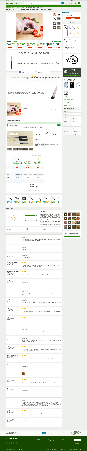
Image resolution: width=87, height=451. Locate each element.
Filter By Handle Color (28, 228)
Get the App (14, 0)
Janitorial (65, 5)
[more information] (75, 40)
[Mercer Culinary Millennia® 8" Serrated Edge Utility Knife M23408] (38, 201)
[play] (20, 138)
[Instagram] (7, 443)
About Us (63, 439)
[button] (54, 14)
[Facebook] (11, 443)
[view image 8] (78, 218)
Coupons (49, 442)
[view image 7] (74, 218)
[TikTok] (14, 443)
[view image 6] (70, 218)
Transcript (37, 139)
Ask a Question (58, 41)
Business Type (77, 5)
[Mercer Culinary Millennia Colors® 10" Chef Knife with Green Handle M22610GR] (53, 201)
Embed (40, 139)
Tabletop (39, 5)
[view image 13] (65, 227)
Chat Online (77, 443)
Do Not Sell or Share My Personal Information (74, 449)
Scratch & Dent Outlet (51, 440)
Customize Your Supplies (38, 442)
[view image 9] (65, 223)
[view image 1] (23, 373)
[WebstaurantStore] (17, 438)
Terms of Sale (49, 449)
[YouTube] (9, 443)
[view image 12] (78, 223)
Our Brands (63, 440)
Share (52, 41)
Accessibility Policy (64, 449)
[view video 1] (65, 214)
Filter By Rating (46, 228)
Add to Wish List (72, 22)
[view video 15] (74, 227)
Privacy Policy (42, 127)
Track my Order (77, 441)
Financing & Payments (65, 442)
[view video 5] (65, 218)
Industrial (70, 5)
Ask (58, 125)
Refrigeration (19, 5)
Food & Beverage (32, 5)
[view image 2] (70, 214)
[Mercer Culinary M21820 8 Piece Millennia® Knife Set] (17, 201)
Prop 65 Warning (38, 190)
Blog (48, 439)
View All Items (15, 41)
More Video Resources (38, 137)
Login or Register (71, 236)
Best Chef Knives (71, 105)
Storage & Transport (58, 5)
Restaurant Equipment (11, 5)
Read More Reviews (34, 80)
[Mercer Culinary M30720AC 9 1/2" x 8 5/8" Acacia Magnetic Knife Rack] (31, 46)
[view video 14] (70, 227)
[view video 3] (74, 214)
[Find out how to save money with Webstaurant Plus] (7, 43)
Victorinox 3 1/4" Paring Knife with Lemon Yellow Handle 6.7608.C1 (38, 163)
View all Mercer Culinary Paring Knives (71, 65)
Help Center (8, 0)
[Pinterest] (16, 443)
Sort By (8, 228)
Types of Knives (70, 102)
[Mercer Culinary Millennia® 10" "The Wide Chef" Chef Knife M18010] (9, 201)
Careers (63, 441)
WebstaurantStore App (38, 441)
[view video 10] (70, 223)
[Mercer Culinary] (72, 60)
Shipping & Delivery (78, 444)
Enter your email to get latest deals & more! (11, 433)
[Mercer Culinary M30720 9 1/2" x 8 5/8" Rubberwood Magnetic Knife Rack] (21, 46)
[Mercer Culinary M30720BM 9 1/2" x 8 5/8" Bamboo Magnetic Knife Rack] (41, 46)
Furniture (50, 5)
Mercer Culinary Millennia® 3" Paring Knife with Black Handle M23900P (17, 163)
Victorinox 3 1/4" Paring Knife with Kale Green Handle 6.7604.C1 (28, 163)
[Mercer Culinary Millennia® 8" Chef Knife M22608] (31, 201)
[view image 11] (74, 223)
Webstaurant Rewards (38, 440)
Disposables (45, 5)
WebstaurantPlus (37, 439)
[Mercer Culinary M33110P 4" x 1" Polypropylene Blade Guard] (11, 46)
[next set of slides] (61, 46)
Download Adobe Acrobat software (68, 99)
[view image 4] (78, 214)
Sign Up (43, 433)
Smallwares (25, 5)
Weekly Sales (50, 441)
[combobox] (42, 3)
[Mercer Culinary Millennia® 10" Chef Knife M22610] (46, 201)
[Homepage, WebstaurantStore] (13, 3)
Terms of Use (38, 127)
